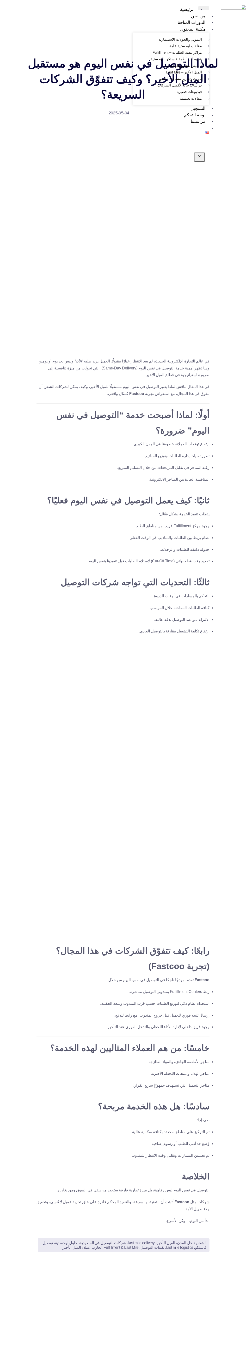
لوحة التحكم (194, 114)
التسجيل (198, 108)
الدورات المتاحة (191, 22)
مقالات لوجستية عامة (185, 46)
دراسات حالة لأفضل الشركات (179, 85)
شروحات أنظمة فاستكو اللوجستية (176, 59)
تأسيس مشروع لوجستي (183, 66)
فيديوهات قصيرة (189, 92)
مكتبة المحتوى (192, 29)
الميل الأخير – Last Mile (184, 72)
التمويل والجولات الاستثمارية (180, 39)
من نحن (198, 15)
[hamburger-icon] (203, 8)
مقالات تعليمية (191, 98)
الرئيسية (187, 9)
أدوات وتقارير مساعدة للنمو (181, 79)
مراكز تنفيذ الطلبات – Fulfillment (177, 52)
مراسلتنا (198, 121)
